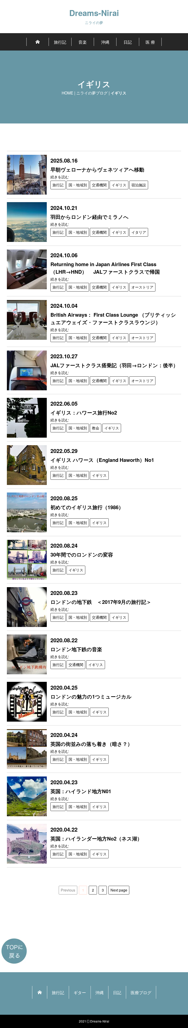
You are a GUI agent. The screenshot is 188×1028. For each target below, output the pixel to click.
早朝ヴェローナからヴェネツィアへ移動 (97, 169)
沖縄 (105, 42)
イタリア (138, 232)
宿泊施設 (138, 184)
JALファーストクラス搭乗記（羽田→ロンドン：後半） (114, 365)
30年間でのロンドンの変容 (84, 554)
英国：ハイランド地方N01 (80, 791)
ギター (80, 992)
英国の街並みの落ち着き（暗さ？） (91, 743)
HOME (67, 93)
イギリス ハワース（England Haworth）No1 (102, 459)
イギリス (119, 184)
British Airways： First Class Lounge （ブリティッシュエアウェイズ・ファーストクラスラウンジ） (113, 318)
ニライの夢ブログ (92, 93)
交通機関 (99, 184)
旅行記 (60, 42)
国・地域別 (78, 184)
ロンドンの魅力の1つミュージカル (91, 696)
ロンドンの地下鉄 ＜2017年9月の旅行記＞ (100, 601)
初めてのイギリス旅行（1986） (87, 507)
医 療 (150, 42)
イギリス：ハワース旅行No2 (83, 412)
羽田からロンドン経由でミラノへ (89, 216)
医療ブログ (141, 992)
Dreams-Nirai (94, 13)
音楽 (82, 42)
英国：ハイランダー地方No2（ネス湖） (96, 838)
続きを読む (59, 176)
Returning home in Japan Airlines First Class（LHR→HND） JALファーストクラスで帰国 (105, 267)
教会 (95, 428)
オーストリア (142, 287)
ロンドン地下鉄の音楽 (76, 649)
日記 (128, 42)
